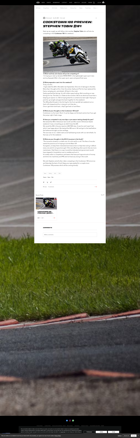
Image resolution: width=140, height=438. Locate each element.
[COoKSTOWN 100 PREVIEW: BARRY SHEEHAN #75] (46, 203)
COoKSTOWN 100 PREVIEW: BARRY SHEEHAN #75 (45, 212)
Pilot (59, 173)
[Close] (138, 436)
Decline (101, 431)
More (94, 8)
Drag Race (46, 8)
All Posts (38, 8)
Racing (50, 173)
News (80, 8)
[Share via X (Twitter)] (47, 182)
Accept (113, 431)
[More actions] (96, 18)
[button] (94, 2)
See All (102, 195)
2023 (55, 173)
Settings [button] (120, 435)
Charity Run (73, 8)
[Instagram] (70, 420)
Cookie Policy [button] (62, 432)
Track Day (88, 8)
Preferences (89, 431)
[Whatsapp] (73, 420)
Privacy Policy (57, 435)
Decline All (126, 435)
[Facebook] (67, 420)
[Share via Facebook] (43, 182)
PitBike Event (63, 8)
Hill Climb (54, 8)
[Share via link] (51, 182)
